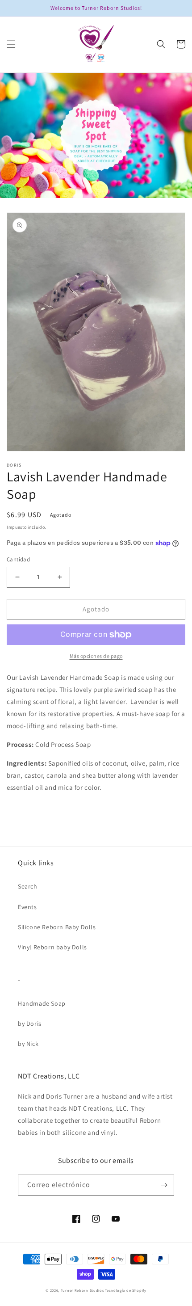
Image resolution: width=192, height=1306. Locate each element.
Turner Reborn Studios (82, 1290)
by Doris (30, 1024)
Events (27, 907)
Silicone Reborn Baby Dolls (57, 927)
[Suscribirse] (164, 1185)
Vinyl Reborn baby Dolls (52, 947)
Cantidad (18, 559)
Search (28, 886)
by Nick (28, 1044)
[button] (11, 44)
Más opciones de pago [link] (96, 656)
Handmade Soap (42, 1003)
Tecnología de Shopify (125, 1290)
